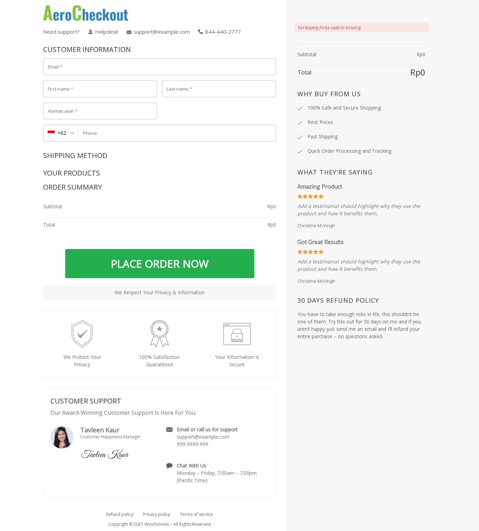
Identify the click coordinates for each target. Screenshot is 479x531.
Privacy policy (156, 514)
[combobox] (60, 133)
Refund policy (119, 514)
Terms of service (196, 514)
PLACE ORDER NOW (160, 263)
